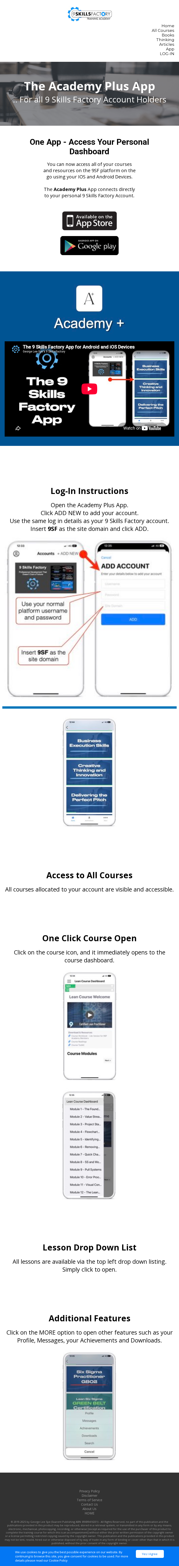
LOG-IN (167, 53)
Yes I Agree (150, 1554)
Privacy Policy (89, 1491)
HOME (89, 1513)
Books (168, 35)
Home (168, 25)
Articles (166, 44)
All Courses (163, 30)
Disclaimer (89, 1495)
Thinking (165, 39)
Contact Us (89, 1504)
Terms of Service (89, 1500)
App (170, 49)
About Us (89, 1509)
